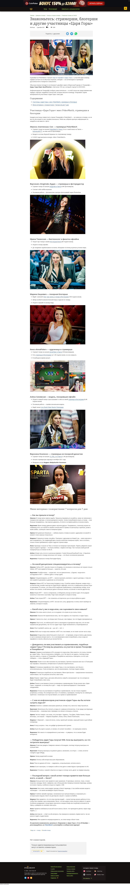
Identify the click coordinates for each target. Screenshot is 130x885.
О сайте (53, 869)
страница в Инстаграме (43, 355)
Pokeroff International (56, 866)
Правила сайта (70, 871)
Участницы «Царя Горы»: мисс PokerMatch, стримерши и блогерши (55, 102)
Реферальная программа (57, 871)
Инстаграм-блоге (55, 242)
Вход (45, 9)
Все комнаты (86, 878)
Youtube (28, 878)
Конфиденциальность (72, 873)
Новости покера (55, 875)
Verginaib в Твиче (55, 186)
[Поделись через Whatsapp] (75, 33)
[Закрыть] (129, 1)
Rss (31, 878)
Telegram (25, 878)
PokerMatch (49, 825)
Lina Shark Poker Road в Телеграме (52, 407)
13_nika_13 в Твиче (56, 456)
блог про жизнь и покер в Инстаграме (56, 297)
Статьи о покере (71, 869)
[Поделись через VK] (63, 33)
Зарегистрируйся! (62, 851)
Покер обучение (71, 866)
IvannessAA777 (37, 131)
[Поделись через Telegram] (71, 33)
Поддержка (53, 878)
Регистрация (53, 9)
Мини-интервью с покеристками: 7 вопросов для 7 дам (51, 105)
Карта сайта (70, 875)
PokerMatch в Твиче (56, 129)
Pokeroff (31, 9)
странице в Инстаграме (76, 399)
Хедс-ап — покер (35, 830)
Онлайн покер (46, 830)
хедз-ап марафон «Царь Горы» (63, 78)
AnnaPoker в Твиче (56, 352)
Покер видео (54, 873)
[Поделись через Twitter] (67, 33)
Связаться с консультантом (71, 9)
